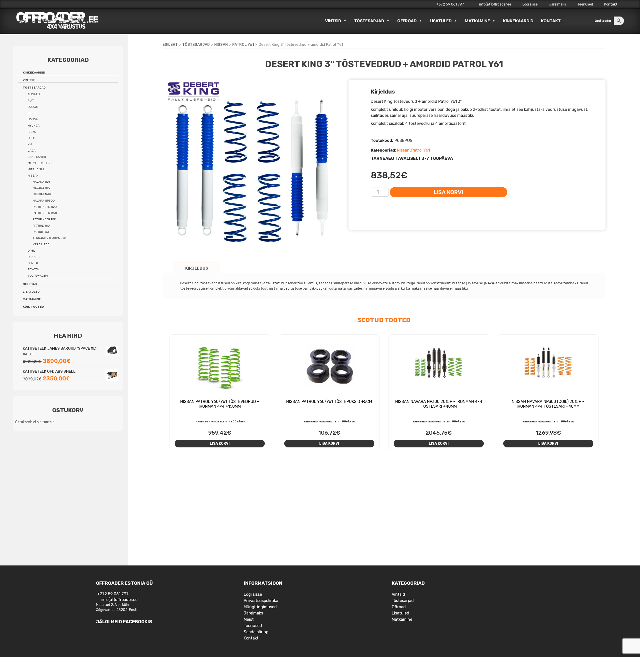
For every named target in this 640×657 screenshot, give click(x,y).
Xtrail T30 (41, 244)
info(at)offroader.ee (494, 4)
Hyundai (34, 125)
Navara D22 (41, 188)
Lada (32, 150)
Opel (31, 250)
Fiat (31, 100)
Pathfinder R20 (45, 207)
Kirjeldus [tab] (196, 268)
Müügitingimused (260, 606)
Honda (33, 119)
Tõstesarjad (369, 20)
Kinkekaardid (518, 20)
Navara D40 (42, 194)
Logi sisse (530, 4)
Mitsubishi (36, 169)
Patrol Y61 (243, 44)
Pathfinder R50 (45, 213)
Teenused (585, 4)
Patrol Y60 (41, 225)
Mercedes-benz (40, 163)
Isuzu (32, 132)
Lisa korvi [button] (220, 443)
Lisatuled (441, 20)
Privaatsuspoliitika (261, 600)
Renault (34, 257)
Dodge (33, 107)
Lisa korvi (448, 192)
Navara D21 (41, 182)
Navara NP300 (44, 200)
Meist (249, 619)
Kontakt (611, 4)
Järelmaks (557, 4)
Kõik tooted (33, 306)
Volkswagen (38, 275)
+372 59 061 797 (450, 4)
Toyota (33, 269)
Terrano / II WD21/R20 (49, 238)
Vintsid (333, 20)
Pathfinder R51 (44, 219)
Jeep (31, 138)
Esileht (170, 44)
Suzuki (33, 263)
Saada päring (256, 631)
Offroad (407, 20)
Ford (32, 113)
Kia (30, 144)
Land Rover (37, 157)
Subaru (34, 94)
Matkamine (477, 20)
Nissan (221, 44)
